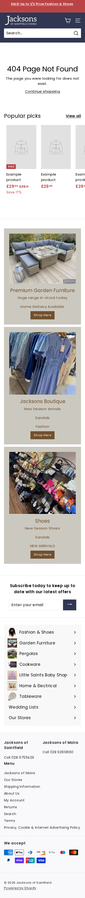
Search (10, 814)
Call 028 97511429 (19, 757)
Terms (9, 820)
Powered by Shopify (20, 888)
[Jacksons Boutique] (42, 363)
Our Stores (13, 779)
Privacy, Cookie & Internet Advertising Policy (42, 827)
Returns (10, 807)
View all (73, 116)
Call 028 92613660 (57, 752)
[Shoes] (42, 483)
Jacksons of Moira (19, 773)
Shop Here (42, 315)
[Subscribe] (69, 605)
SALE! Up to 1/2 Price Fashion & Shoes (42, 4)
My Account (14, 800)
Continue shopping (42, 91)
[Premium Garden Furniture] (42, 258)
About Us (11, 793)
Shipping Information (22, 786)
